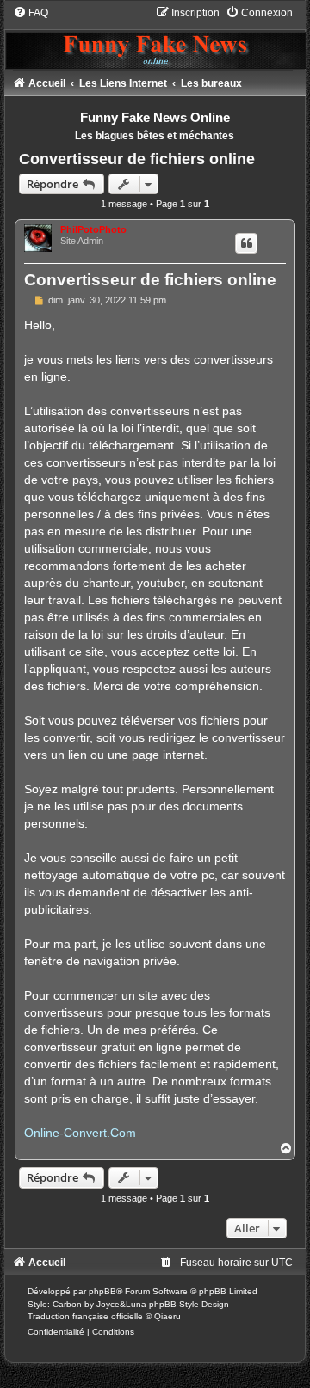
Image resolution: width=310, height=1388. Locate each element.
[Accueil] (155, 37)
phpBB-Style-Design (189, 1304)
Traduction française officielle (85, 1316)
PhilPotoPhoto (93, 229)
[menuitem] (30, 13)
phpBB (102, 1291)
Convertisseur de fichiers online (137, 159)
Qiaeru (167, 1316)
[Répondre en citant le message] (246, 243)
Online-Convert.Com (80, 1133)
